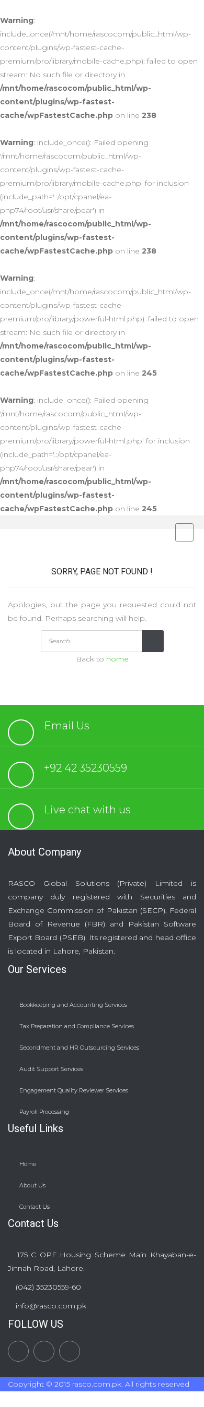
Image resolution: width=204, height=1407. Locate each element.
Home (27, 1164)
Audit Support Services (51, 1069)
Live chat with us (87, 809)
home (117, 659)
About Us (32, 1185)
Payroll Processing (44, 1111)
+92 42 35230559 (85, 768)
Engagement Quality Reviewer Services (73, 1090)
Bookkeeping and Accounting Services (73, 1004)
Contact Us (34, 1206)
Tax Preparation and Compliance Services (76, 1026)
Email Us (66, 725)
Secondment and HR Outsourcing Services (79, 1047)
